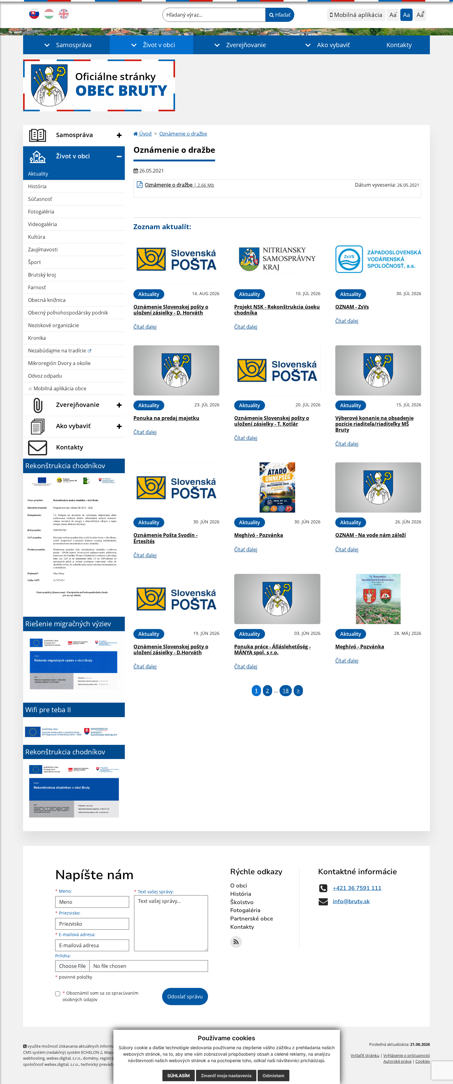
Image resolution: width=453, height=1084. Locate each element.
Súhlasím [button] (178, 1075)
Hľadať (282, 14)
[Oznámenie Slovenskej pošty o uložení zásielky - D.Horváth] (176, 599)
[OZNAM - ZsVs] (378, 259)
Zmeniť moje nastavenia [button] (226, 1075)
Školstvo (242, 902)
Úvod (145, 133)
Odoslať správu (185, 996)
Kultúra (36, 236)
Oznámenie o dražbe (183, 133)
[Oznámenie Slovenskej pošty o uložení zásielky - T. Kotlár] (277, 370)
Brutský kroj (42, 274)
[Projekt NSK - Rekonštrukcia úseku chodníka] (277, 259)
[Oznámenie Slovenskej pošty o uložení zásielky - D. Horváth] (176, 259)
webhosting (34, 1058)
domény (90, 1058)
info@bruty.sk (351, 901)
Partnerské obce (251, 918)
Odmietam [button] (273, 1075)
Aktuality (38, 173)
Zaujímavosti (43, 249)
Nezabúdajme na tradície (57, 350)
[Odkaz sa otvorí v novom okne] (236, 942)
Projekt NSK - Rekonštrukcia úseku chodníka (277, 309)
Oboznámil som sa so (100, 996)
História (37, 186)
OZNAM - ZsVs (352, 306)
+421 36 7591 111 (357, 888)
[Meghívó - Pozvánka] (277, 487)
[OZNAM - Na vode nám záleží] (378, 487)
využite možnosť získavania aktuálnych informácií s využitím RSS (86, 1046)
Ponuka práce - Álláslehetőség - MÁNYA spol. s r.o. (272, 649)
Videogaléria (42, 224)
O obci (238, 885)
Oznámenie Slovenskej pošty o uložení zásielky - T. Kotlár (271, 421)
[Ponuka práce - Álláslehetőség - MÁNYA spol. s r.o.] (277, 599)
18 (286, 690)
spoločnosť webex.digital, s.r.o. (51, 1064)
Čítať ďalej (145, 326)
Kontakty (399, 45)
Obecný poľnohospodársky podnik (68, 312)
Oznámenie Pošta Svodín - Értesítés (165, 538)
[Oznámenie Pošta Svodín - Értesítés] (176, 487)
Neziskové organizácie (53, 325)
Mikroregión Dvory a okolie (59, 363)
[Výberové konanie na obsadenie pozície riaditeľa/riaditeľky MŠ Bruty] (378, 370)
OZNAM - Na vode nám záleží (370, 535)
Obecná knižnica (47, 300)
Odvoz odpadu (45, 375)
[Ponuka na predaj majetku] (176, 370)
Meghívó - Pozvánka (258, 535)
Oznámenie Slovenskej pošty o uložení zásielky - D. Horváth (170, 309)
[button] (66, 44)
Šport (34, 262)
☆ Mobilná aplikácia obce (57, 388)
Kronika (37, 338)
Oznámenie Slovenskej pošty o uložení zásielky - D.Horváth (170, 649)
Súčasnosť (40, 199)
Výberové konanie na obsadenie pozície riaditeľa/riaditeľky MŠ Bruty (374, 424)
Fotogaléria (41, 211)
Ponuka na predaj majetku (166, 418)
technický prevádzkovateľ (104, 1064)
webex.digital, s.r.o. (64, 1058)
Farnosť (37, 287)
